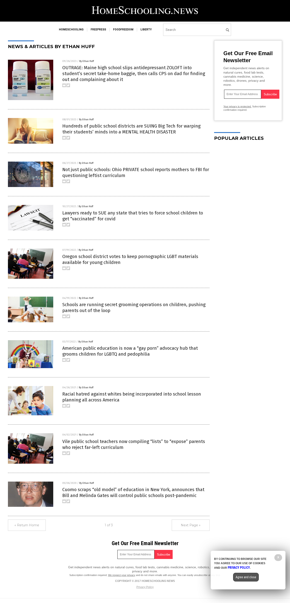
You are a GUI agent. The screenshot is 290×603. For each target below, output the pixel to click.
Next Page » (191, 525)
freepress (98, 29)
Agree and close (246, 577)
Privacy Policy (145, 587)
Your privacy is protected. (237, 106)
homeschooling (71, 29)
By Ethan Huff (86, 61)
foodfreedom (123, 29)
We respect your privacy (121, 575)
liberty (146, 29)
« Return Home (26, 525)
